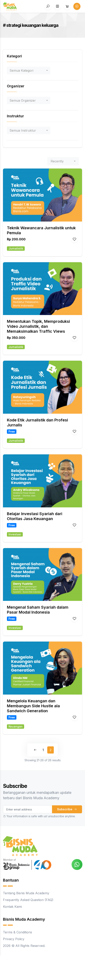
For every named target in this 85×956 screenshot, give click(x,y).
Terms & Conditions (17, 932)
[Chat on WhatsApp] (77, 864)
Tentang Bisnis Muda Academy (26, 893)
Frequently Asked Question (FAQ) (28, 900)
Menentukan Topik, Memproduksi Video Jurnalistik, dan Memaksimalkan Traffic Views (38, 326)
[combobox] (28, 70)
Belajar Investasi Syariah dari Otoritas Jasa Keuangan (34, 516)
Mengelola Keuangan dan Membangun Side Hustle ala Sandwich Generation (33, 706)
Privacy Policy (13, 939)
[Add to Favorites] (74, 239)
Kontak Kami (12, 907)
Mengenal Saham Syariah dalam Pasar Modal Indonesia (37, 610)
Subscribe (65, 809)
